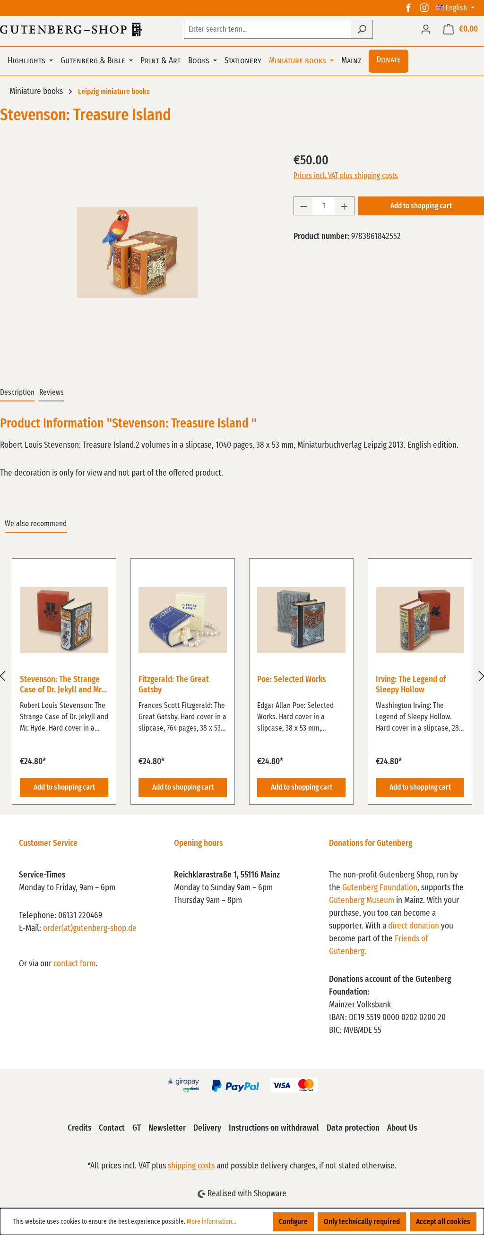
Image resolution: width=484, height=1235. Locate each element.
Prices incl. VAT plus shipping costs (346, 175)
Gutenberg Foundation (379, 888)
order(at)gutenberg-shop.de (90, 928)
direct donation (413, 926)
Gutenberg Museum (361, 900)
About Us (402, 1128)
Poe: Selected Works (291, 679)
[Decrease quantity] (303, 205)
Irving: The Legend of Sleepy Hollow (411, 684)
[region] (242, 676)
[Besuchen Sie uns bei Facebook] (408, 8)
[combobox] (267, 29)
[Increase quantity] (344, 205)
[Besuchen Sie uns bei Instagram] (424, 8)
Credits (79, 1128)
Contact (112, 1128)
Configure (293, 1222)
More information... (211, 1221)
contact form (74, 964)
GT (136, 1128)
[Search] (362, 29)
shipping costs (191, 1166)
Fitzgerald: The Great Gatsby (173, 684)
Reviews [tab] (51, 392)
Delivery (207, 1128)
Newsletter (167, 1128)
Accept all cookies (443, 1222)
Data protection (353, 1128)
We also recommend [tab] (36, 524)
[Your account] (426, 29)
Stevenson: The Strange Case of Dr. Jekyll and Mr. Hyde (61, 685)
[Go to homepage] (71, 29)
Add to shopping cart (421, 206)
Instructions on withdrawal (274, 1128)
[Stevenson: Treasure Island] (137, 252)
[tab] (17, 392)
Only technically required (362, 1222)
